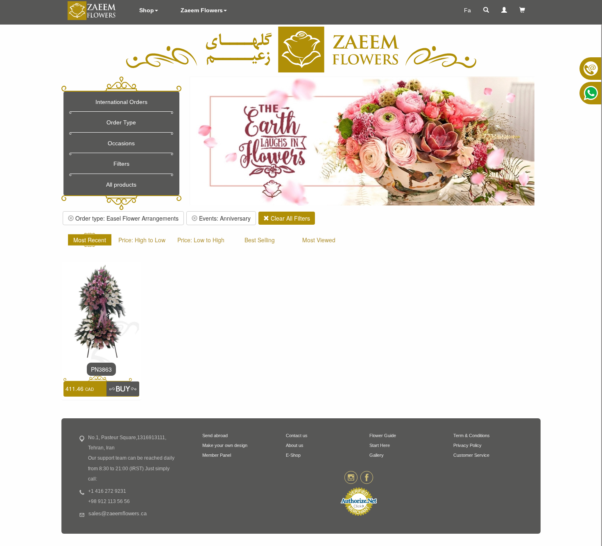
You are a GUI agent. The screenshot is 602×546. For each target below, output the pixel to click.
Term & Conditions (471, 435)
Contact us (297, 435)
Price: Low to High (200, 240)
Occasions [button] (121, 143)
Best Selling (259, 240)
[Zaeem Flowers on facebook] (367, 477)
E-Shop (293, 455)
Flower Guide (382, 435)
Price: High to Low (141, 240)
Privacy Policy (467, 445)
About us (294, 445)
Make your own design (224, 445)
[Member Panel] (504, 10)
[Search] (486, 10)
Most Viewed (318, 240)
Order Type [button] (121, 122)
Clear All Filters (289, 218)
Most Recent (89, 240)
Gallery (376, 455)
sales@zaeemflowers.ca (117, 514)
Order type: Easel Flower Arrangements (126, 218)
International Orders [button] (121, 102)
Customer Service (471, 455)
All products (121, 184)
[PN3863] (101, 312)
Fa (467, 10)
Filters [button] (121, 163)
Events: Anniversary (224, 218)
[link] (122, 388)
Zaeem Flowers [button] (202, 10)
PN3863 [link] (101, 369)
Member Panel (216, 455)
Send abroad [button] (215, 435)
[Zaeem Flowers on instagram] (351, 477)
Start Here (379, 445)
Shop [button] (146, 10)
